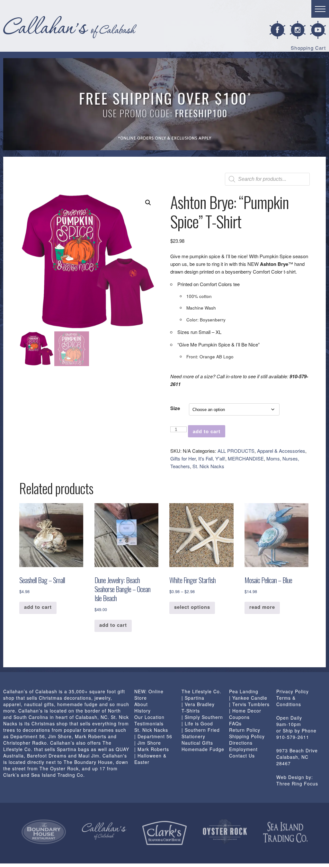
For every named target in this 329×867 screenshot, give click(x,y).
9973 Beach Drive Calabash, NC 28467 (297, 756)
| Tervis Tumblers (249, 704)
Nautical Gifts (197, 743)
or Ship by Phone (296, 730)
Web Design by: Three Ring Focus (297, 780)
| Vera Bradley (198, 704)
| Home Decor (245, 710)
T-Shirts (191, 710)
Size (175, 408)
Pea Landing (243, 691)
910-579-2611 (292, 737)
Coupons (239, 717)
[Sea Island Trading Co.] (285, 832)
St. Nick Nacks (208, 466)
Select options (192, 606)
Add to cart (206, 431)
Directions (241, 743)
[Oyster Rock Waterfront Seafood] (225, 831)
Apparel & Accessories (281, 450)
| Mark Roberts (151, 749)
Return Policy (244, 730)
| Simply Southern (202, 717)
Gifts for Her (183, 458)
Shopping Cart (308, 47)
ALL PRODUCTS (236, 450)
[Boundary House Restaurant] (44, 832)
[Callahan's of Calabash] (104, 831)
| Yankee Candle (248, 698)
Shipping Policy (247, 736)
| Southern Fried (201, 730)
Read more (262, 606)
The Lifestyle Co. (201, 691)
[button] (148, 202)
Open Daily (289, 717)
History (142, 710)
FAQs (235, 723)
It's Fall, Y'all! (211, 458)
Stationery (193, 736)
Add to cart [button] (38, 606)
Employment (243, 749)
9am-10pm (288, 724)
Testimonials (149, 723)
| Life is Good (197, 723)
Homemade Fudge (203, 749)
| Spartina (193, 698)
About (141, 704)
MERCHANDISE (246, 458)
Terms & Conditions (288, 701)
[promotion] (164, 104)
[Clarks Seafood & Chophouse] (164, 833)
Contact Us (242, 755)
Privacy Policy (292, 691)
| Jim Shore (147, 743)
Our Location (149, 717)
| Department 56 (153, 736)
